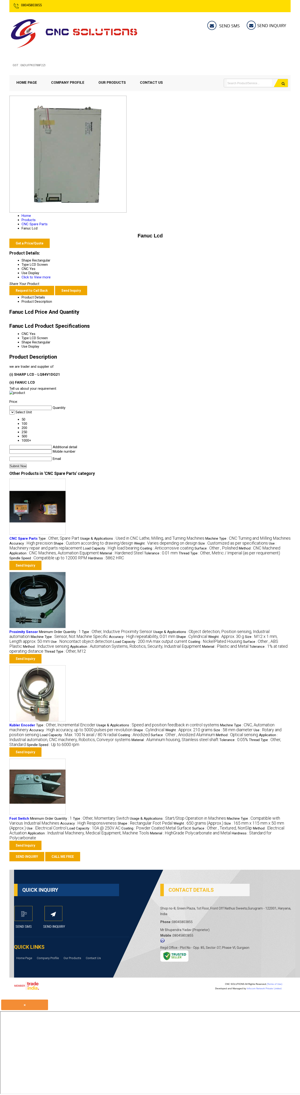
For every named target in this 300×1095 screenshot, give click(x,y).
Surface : (216, 548)
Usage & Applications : (142, 538)
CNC (25, 334)
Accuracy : (31, 543)
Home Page (26, 82)
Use (24, 346)
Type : (58, 538)
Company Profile (67, 82)
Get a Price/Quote (29, 243)
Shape (26, 342)
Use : (81, 642)
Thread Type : (229, 553)
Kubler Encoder (22, 725)
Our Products (112, 82)
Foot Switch (19, 818)
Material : (121, 553)
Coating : (167, 548)
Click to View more (36, 277)
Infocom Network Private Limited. (264, 988)
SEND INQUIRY (27, 857)
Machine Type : (248, 538)
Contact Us (151, 82)
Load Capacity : (111, 548)
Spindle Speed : (48, 558)
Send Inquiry (71, 290)
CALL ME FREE (63, 857)
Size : (233, 543)
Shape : (93, 543)
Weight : (165, 543)
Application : (54, 553)
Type (25, 338)
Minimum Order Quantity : (60, 632)
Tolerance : (161, 553)
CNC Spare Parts (23, 538)
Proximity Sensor (23, 632)
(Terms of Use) (274, 984)
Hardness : (106, 558)
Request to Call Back (32, 290)
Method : (259, 548)
